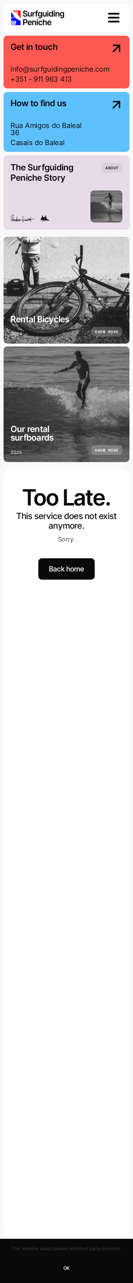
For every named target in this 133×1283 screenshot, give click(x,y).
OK (66, 1268)
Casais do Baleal (38, 142)
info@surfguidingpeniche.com (60, 69)
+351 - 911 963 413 (41, 79)
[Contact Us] (109, 63)
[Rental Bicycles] (66, 290)
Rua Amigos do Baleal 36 (46, 129)
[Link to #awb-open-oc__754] (113, 17)
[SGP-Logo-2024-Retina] (38, 13)
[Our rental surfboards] (66, 404)
